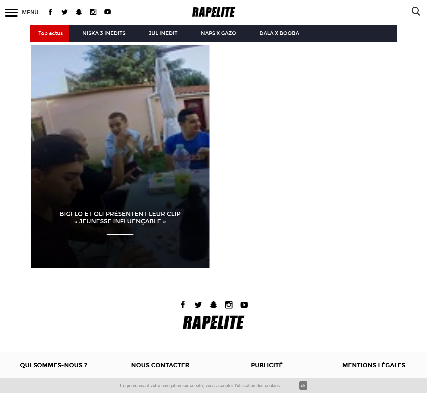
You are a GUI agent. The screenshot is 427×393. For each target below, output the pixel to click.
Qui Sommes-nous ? (53, 365)
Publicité (267, 365)
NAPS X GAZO (218, 33)
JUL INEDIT (163, 33)
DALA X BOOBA (279, 33)
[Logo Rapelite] (213, 12)
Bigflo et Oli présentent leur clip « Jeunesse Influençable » (120, 217)
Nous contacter (160, 365)
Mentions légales (373, 365)
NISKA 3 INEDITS (103, 33)
